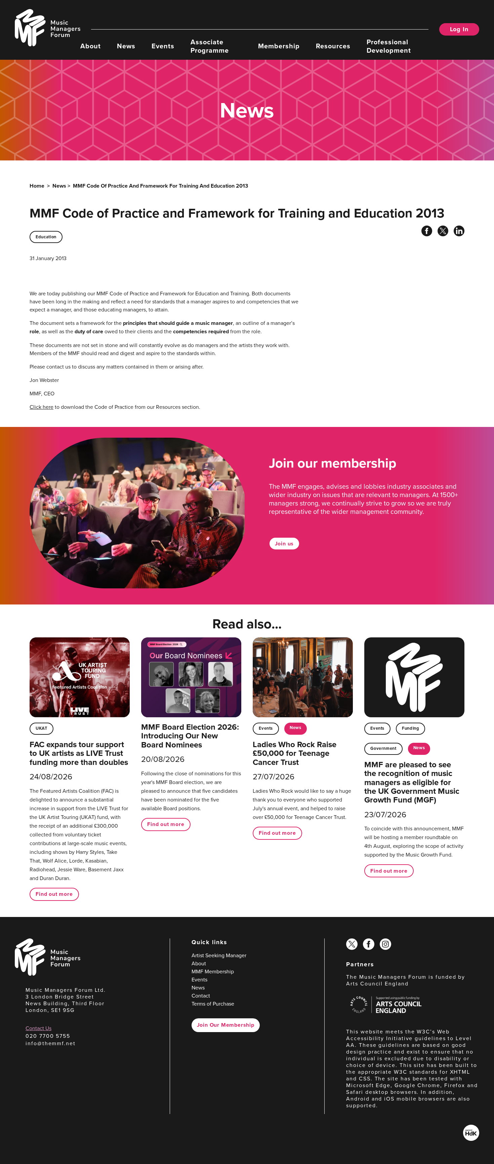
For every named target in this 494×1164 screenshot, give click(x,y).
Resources (333, 45)
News (126, 45)
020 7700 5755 (48, 1035)
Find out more (54, 894)
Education (46, 237)
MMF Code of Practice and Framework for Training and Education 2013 (160, 186)
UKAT (41, 728)
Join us (284, 543)
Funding (410, 728)
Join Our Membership (225, 1025)
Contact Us (38, 1028)
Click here (41, 406)
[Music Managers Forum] (47, 973)
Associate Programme (210, 45)
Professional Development (389, 45)
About (90, 45)
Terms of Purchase (213, 1003)
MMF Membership (213, 971)
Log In (459, 29)
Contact (201, 995)
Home (37, 186)
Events (163, 45)
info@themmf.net (51, 1043)
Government (383, 748)
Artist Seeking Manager (219, 955)
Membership (279, 45)
